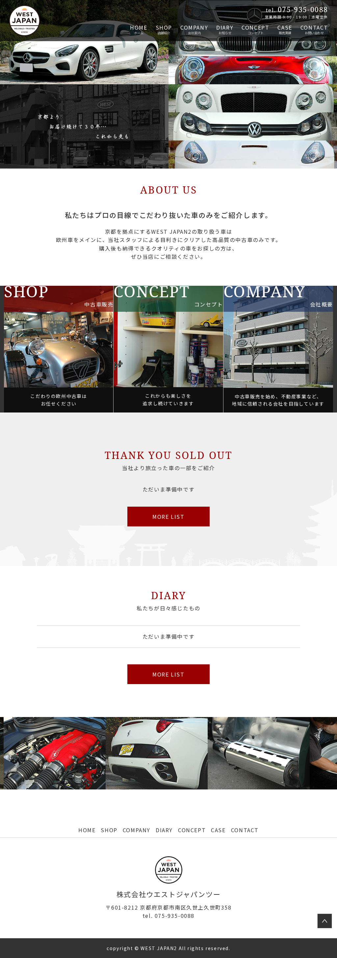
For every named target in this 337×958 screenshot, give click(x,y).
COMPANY (194, 27)
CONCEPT (255, 27)
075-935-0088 (168, 915)
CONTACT (314, 27)
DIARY (224, 27)
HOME (138, 27)
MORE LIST (168, 516)
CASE (284, 27)
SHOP (164, 27)
